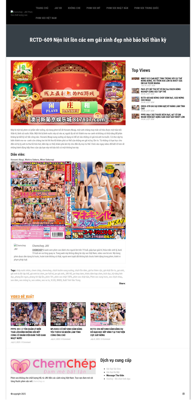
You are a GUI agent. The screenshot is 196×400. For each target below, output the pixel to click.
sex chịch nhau (115, 276)
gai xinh (120, 270)
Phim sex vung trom (99, 276)
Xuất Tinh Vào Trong (71, 280)
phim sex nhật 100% (63, 276)
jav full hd (49, 273)
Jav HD (58, 8)
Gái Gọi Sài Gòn (113, 368)
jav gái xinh (59, 273)
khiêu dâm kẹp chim (93, 273)
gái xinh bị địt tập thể (20, 273)
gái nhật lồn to (109, 270)
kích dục (107, 273)
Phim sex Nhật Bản (117, 8)
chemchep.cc (39, 381)
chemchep (46, 270)
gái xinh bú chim (37, 273)
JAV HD (68, 273)
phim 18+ (49, 276)
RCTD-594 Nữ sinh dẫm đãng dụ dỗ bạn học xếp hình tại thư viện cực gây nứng (107, 332)
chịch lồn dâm (81, 270)
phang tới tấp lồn (37, 276)
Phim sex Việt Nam (46, 18)
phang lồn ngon (21, 276)
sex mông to (24, 280)
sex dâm (14, 280)
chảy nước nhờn (23, 270)
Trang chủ (42, 8)
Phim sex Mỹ (93, 8)
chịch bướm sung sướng (63, 270)
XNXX (59, 280)
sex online (36, 280)
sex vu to (46, 280)
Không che (74, 8)
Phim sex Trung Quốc (146, 8)
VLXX (53, 280)
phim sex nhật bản (81, 276)
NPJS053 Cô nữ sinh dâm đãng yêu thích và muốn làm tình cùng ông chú (66, 332)
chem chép (36, 270)
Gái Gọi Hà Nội (112, 372)
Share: (122, 283)
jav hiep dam (78, 273)
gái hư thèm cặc (95, 270)
